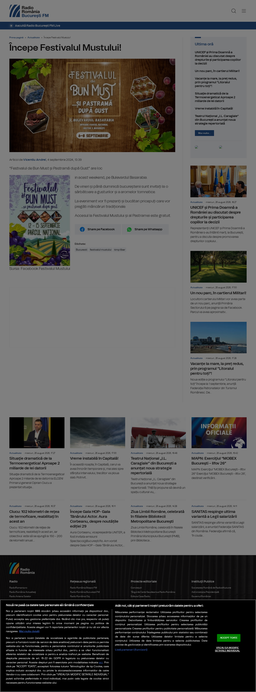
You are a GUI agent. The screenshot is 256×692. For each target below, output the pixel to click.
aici (101, 662)
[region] (128, 646)
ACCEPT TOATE (229, 638)
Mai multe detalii (29, 631)
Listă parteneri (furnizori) (131, 649)
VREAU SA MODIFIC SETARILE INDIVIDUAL (227, 649)
